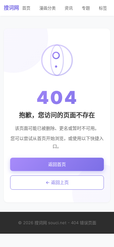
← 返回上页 (57, 182)
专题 (86, 7)
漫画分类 (47, 7)
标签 (103, 7)
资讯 (69, 7)
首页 (26, 7)
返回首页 (57, 164)
